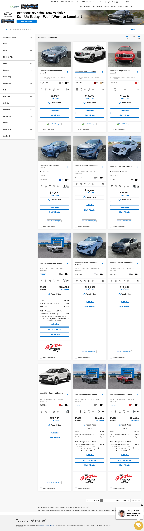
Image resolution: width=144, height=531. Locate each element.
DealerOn (41, 525)
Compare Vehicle (49, 130)
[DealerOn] (21, 525)
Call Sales (54, 110)
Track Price (56, 103)
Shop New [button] (86, 6)
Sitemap (47, 525)
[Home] (80, 7)
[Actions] (67, 72)
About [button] (132, 6)
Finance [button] (113, 6)
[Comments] (68, 89)
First (90, 500)
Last (125, 500)
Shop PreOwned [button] (97, 6)
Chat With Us (54, 115)
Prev (97, 500)
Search (132, 29)
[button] (69, 54)
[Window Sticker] (68, 186)
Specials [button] (106, 6)
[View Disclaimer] (58, 89)
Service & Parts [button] (123, 6)
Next (118, 500)
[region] (54, 310)
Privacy (52, 525)
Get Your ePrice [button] (54, 330)
